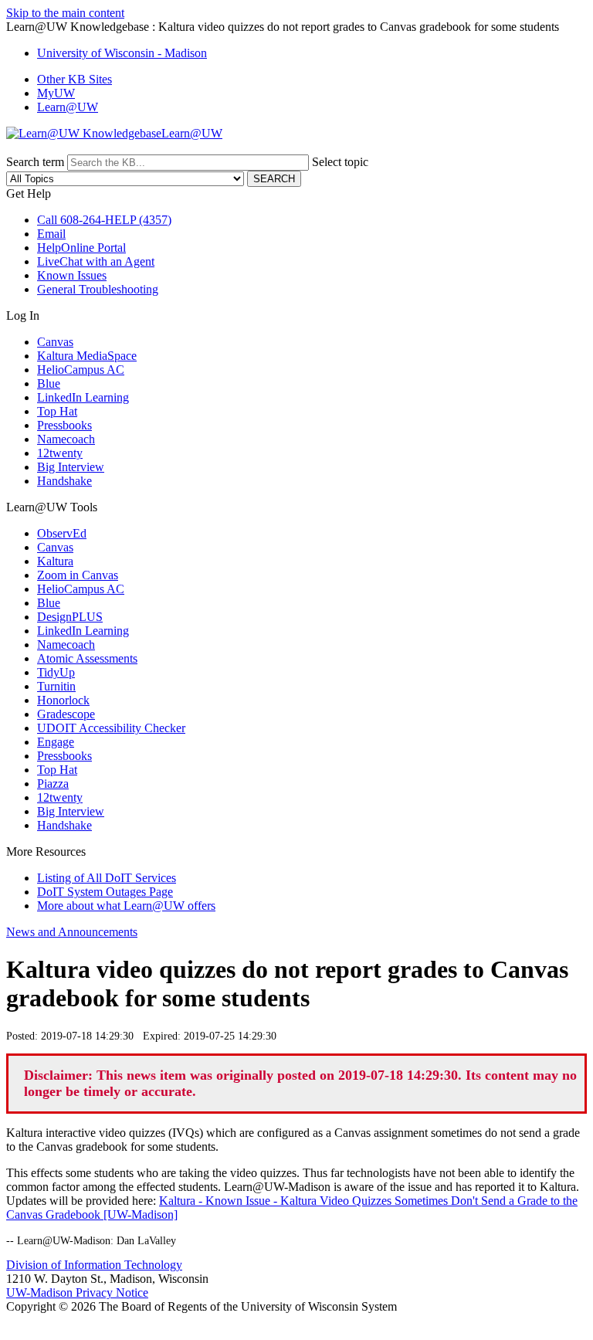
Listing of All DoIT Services (106, 877)
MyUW (56, 93)
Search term (35, 161)
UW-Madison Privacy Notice (77, 1292)
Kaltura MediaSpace (87, 355)
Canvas (55, 341)
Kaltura (55, 561)
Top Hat (57, 411)
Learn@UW (67, 107)
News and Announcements (71, 931)
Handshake (64, 480)
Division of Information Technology (94, 1264)
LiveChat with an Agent (95, 261)
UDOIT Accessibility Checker (111, 727)
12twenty (60, 453)
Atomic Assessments (87, 658)
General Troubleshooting (97, 289)
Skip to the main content (65, 12)
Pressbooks (64, 425)
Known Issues (72, 275)
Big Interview (70, 466)
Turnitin (56, 686)
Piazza (53, 783)
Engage (55, 741)
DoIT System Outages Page (105, 891)
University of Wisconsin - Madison (122, 52)
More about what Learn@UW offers (126, 905)
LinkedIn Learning (83, 397)
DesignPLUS (70, 616)
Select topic (340, 161)
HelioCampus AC (80, 369)
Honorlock (63, 700)
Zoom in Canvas (77, 575)
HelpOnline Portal (81, 247)
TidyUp (56, 672)
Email (51, 233)
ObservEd (61, 533)
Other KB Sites (74, 79)
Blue (48, 383)
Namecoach (66, 439)
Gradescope (66, 714)
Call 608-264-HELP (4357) (104, 219)
